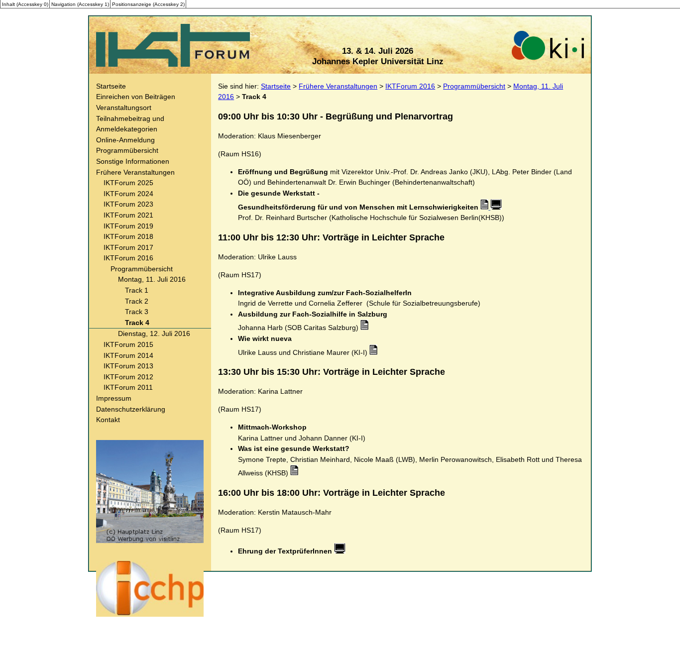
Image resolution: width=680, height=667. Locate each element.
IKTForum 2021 (128, 215)
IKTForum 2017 (128, 247)
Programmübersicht (127, 150)
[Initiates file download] (364, 328)
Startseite (111, 86)
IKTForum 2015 (128, 344)
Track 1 (136, 290)
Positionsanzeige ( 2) (148, 3)
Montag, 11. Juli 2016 (152, 279)
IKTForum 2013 (128, 366)
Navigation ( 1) (80, 3)
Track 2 (136, 301)
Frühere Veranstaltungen (135, 172)
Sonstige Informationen (132, 161)
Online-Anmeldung (125, 140)
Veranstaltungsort (123, 107)
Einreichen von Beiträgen (135, 97)
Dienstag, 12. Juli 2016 (154, 333)
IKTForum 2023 (128, 204)
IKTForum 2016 (128, 258)
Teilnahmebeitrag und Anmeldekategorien (130, 123)
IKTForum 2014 (128, 355)
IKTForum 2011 (128, 387)
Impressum (113, 398)
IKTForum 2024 (128, 194)
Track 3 (136, 312)
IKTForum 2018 (128, 236)
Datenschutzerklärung (130, 409)
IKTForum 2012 (128, 377)
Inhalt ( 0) (25, 3)
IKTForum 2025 (128, 183)
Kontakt (108, 420)
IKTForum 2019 (128, 226)
